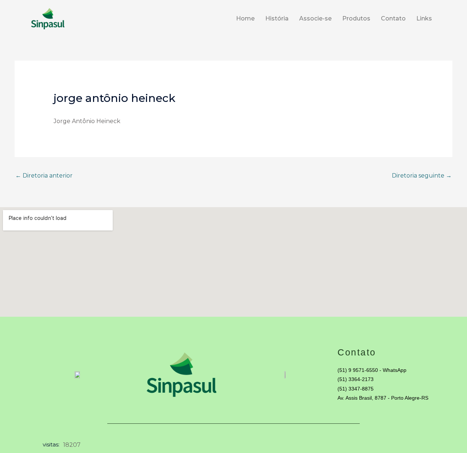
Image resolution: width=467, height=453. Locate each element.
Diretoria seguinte (422, 175)
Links (424, 18)
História (277, 18)
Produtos (356, 18)
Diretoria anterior (44, 175)
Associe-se (315, 18)
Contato (393, 18)
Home (245, 18)
